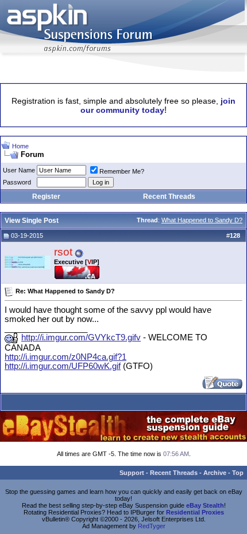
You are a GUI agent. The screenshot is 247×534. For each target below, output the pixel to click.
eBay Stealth (205, 505)
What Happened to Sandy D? (201, 220)
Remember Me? (121, 171)
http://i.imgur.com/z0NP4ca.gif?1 (65, 357)
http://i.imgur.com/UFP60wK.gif (63, 366)
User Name (19, 170)
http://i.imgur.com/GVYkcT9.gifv (81, 337)
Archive (214, 472)
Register (46, 197)
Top (238, 472)
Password (17, 182)
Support (131, 472)
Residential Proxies (195, 512)
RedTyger (151, 526)
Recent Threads (169, 197)
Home (20, 146)
